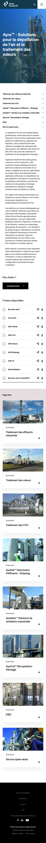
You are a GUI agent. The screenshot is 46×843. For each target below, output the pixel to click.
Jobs (23, 810)
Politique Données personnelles (23, 830)
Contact (23, 804)
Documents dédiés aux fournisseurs (23, 816)
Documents (23, 798)
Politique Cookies (17, 833)
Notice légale (30, 833)
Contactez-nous (13, 286)
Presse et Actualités (23, 793)
